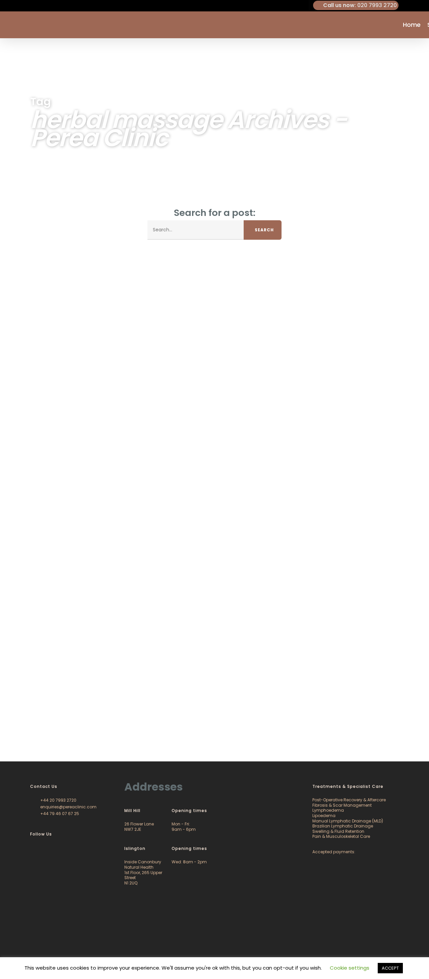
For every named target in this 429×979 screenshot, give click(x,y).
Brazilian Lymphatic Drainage (342, 826)
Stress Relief (54, 737)
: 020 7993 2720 (360, 5)
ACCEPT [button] (390, 968)
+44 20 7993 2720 (57, 800)
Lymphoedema (328, 810)
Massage (25, 737)
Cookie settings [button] (349, 967)
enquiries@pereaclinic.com (68, 807)
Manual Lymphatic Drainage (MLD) (347, 821)
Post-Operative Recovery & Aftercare (349, 800)
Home (412, 24)
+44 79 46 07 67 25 (59, 813)
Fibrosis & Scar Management (342, 805)
